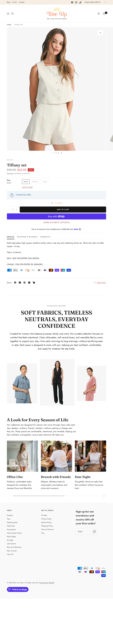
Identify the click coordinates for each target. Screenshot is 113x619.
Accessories (11, 529)
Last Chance (11, 543)
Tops (8, 519)
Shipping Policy (47, 526)
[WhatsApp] (29, 282)
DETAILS (10, 237)
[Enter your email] (94, 531)
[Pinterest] (25, 282)
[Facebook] (72, 2)
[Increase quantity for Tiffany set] (17, 209)
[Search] (12, 13)
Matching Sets (12, 522)
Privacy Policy (46, 519)
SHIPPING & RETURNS (27, 237)
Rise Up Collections (14, 547)
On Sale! (10, 540)
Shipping (10, 173)
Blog (8, 2)
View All (10, 554)
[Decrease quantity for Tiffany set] (9, 209)
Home (9, 25)
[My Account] (98, 13)
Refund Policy (46, 522)
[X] (20, 282)
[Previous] (9, 496)
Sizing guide (27, 187)
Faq (42, 533)
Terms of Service (47, 529)
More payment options (56, 222)
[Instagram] (76, 2)
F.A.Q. (14, 2)
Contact (21, 2)
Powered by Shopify (46, 582)
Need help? (101, 283)
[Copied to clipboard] (34, 282)
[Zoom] (100, 32)
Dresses (10, 515)
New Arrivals (12, 550)
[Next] (61, 153)
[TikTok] (80, 2)
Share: (9, 283)
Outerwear (11, 526)
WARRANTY (45, 237)
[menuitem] (8, 2)
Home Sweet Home (14, 533)
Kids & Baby (11, 536)
